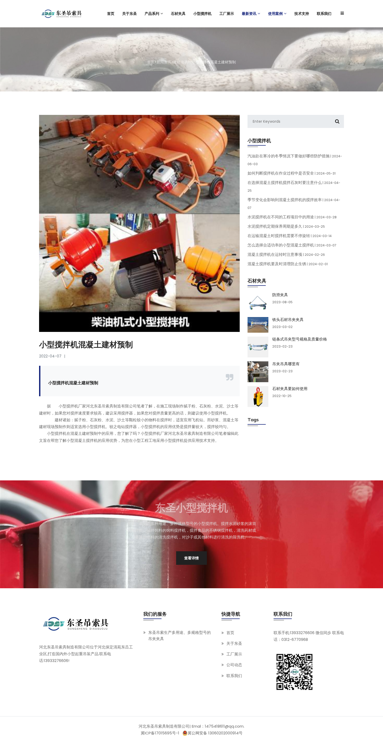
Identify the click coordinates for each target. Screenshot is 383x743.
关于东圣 (234, 643)
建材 (59, 420)
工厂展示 (234, 654)
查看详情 (191, 558)
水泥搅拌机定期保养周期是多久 (286, 226)
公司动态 (234, 665)
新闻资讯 (164, 62)
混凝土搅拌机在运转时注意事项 (286, 254)
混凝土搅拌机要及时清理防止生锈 (288, 264)
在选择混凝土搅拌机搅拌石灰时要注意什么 (294, 186)
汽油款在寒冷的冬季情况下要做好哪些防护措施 (295, 159)
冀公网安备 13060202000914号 (215, 733)
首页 (151, 62)
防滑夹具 (280, 295)
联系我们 (234, 675)
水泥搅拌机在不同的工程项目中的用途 (292, 217)
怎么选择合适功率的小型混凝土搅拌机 (292, 245)
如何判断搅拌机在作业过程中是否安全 (292, 173)
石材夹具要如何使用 (289, 388)
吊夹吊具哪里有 (286, 364)
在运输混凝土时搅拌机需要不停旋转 (290, 235)
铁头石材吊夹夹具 (288, 319)
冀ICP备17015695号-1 (160, 733)
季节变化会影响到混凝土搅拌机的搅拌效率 (294, 203)
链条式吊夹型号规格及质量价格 (299, 339)
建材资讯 (180, 62)
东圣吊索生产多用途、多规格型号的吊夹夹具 (179, 635)
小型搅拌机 (68, 406)
